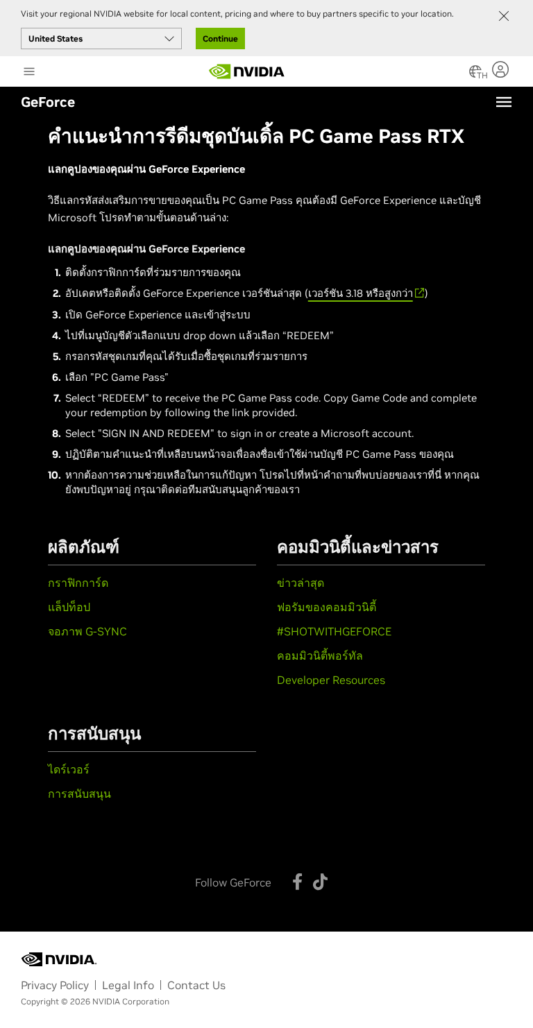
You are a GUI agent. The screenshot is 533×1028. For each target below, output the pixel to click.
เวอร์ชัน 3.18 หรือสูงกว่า (360, 293)
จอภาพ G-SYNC (87, 631)
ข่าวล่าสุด (300, 583)
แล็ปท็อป (69, 607)
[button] (475, 76)
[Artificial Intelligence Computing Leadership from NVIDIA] (247, 71)
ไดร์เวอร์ (69, 769)
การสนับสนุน (79, 793)
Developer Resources (331, 680)
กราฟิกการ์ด (78, 583)
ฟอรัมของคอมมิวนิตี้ (326, 607)
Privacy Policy (55, 985)
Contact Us (196, 985)
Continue (220, 38)
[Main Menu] (29, 73)
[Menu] (504, 102)
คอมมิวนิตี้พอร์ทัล (320, 655)
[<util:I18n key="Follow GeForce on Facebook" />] (297, 881)
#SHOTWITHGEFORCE (334, 631)
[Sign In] (502, 69)
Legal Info (128, 985)
